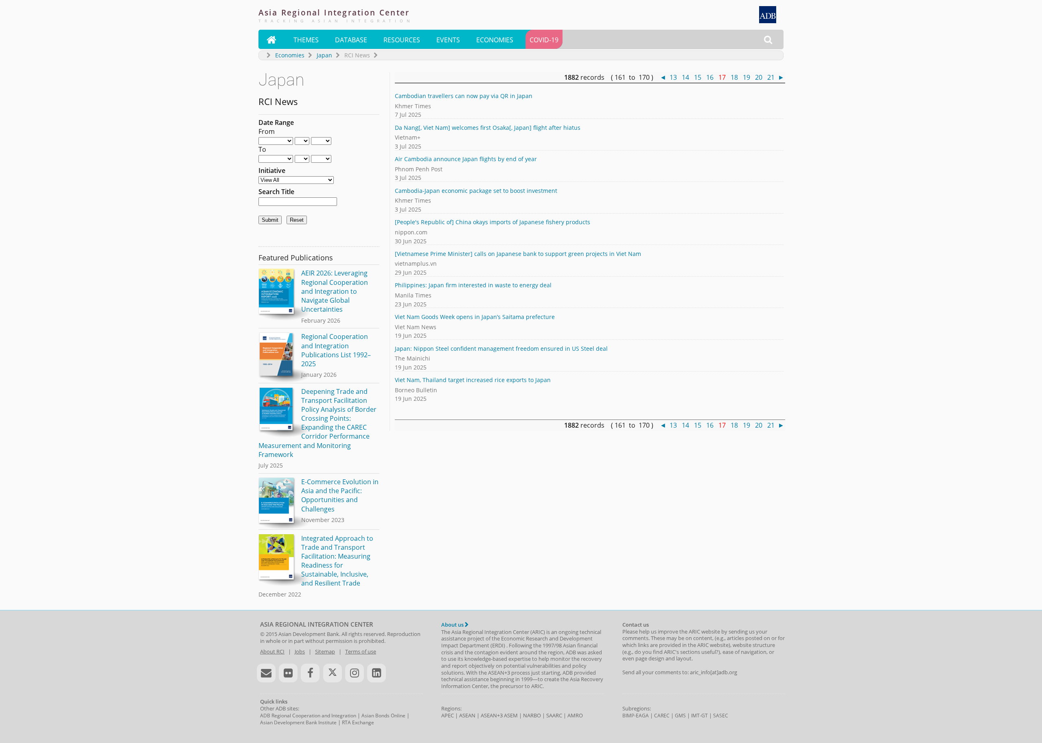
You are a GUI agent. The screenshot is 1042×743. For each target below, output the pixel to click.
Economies (494, 39)
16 (710, 77)
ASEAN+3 (492, 715)
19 (746, 77)
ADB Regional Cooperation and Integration (308, 715)
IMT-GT (699, 715)
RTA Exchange (358, 722)
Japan (324, 55)
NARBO (532, 715)
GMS (680, 715)
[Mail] (266, 673)
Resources (401, 39)
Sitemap (325, 651)
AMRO (575, 715)
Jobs (300, 651)
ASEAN (467, 715)
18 (734, 77)
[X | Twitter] (332, 673)
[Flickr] (288, 673)
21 (771, 77)
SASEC (720, 715)
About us (453, 624)
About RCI (272, 651)
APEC (447, 715)
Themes (306, 39)
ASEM (511, 715)
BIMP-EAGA (635, 715)
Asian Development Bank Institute (298, 722)
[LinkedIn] (376, 673)
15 (697, 77)
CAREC (662, 715)
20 (758, 77)
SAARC (554, 715)
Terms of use (360, 651)
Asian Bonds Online (383, 715)
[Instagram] (354, 673)
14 (685, 77)
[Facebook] (310, 673)
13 (673, 77)
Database (351, 39)
